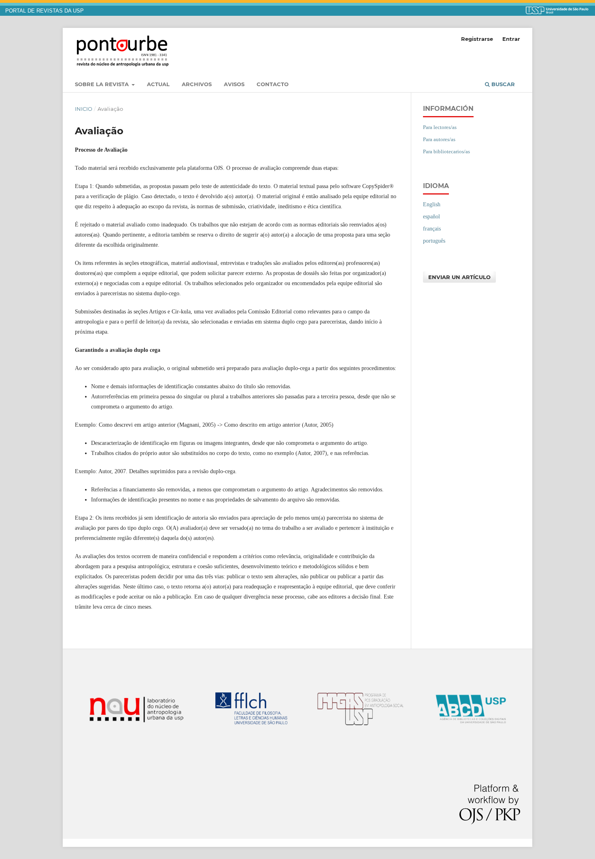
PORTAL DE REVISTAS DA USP (44, 11)
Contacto (273, 84)
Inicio (83, 109)
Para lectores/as (440, 127)
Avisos (234, 84)
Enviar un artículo (459, 277)
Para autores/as (439, 139)
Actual (158, 84)
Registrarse (477, 39)
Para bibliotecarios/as (446, 151)
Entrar (511, 39)
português (434, 241)
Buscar (502, 84)
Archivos (197, 84)
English (431, 204)
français (432, 229)
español (431, 217)
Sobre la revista (102, 84)
